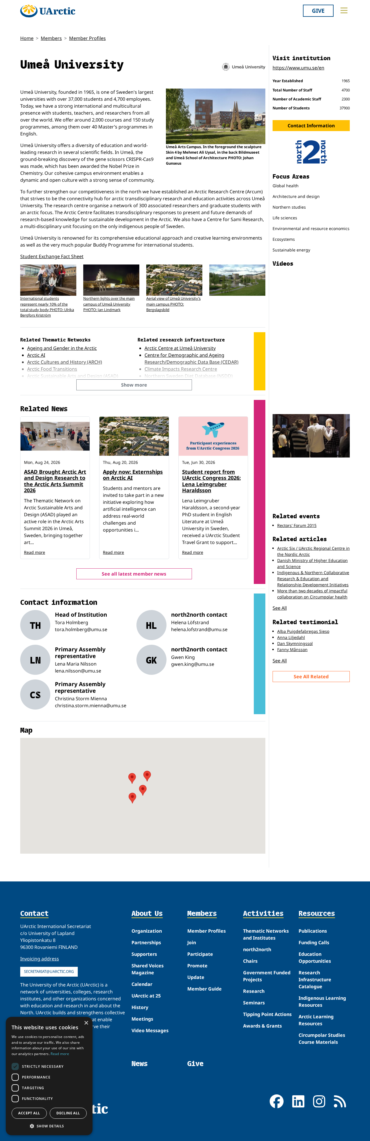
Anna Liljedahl (291, 637)
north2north (257, 949)
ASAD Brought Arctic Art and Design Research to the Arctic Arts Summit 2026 (55, 481)
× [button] (86, 1023)
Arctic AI (36, 355)
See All (280, 608)
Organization (147, 931)
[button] (49, 1125)
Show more (134, 385)
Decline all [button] (68, 1113)
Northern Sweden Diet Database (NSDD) (189, 376)
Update (195, 977)
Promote (197, 965)
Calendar (142, 984)
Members (51, 38)
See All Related (311, 676)
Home (27, 38)
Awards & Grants (262, 1026)
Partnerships (146, 942)
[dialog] (49, 1076)
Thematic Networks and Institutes (266, 934)
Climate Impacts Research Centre (181, 369)
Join (191, 942)
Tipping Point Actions (267, 1014)
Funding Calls (314, 942)
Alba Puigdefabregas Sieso (303, 631)
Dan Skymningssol (295, 643)
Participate (200, 954)
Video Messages (150, 1030)
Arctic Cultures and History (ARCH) (64, 362)
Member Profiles (87, 38)
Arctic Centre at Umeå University (180, 348)
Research (253, 991)
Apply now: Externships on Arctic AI (133, 475)
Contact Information (311, 125)
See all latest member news (134, 574)
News (140, 1063)
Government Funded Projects (267, 976)
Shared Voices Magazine (148, 969)
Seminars (254, 1002)
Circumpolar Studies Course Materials (322, 1038)
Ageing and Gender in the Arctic (62, 348)
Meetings (142, 1019)
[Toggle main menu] (344, 10)
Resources (317, 913)
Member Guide (204, 989)
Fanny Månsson (292, 649)
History (140, 1007)
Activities (263, 913)
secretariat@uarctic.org (49, 971)
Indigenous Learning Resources (322, 1001)
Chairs (250, 961)
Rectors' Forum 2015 (297, 525)
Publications (313, 931)
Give (318, 10)
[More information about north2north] (311, 152)
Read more (34, 552)
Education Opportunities (315, 957)
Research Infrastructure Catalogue (315, 979)
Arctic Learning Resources (316, 1020)
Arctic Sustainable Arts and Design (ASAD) (72, 376)
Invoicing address (39, 959)
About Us (147, 913)
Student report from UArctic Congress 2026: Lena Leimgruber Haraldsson (211, 481)
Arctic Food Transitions (52, 369)
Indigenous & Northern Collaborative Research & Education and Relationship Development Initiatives (313, 578)
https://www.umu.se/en (298, 68)
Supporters (144, 954)
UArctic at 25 (146, 996)
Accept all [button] (29, 1113)
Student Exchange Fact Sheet (52, 256)
